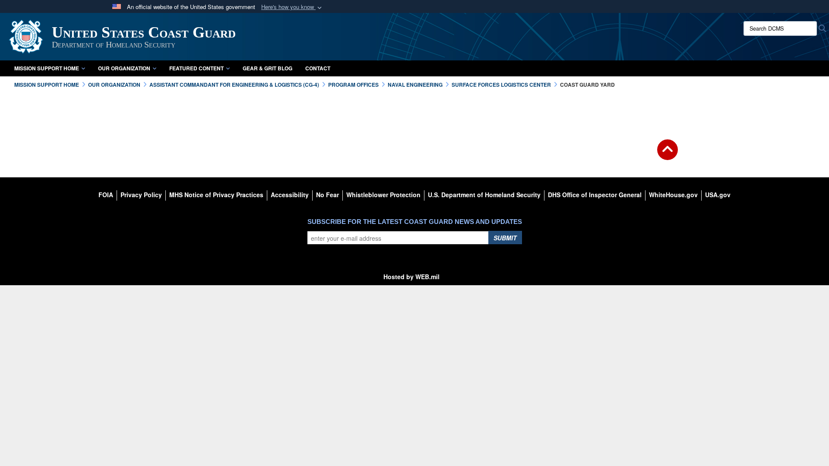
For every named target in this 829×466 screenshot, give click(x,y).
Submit (505, 237)
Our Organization (124, 68)
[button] (292, 7)
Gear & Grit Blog (267, 68)
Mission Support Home (46, 68)
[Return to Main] (667, 155)
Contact (317, 68)
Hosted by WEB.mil (411, 276)
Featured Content (196, 68)
